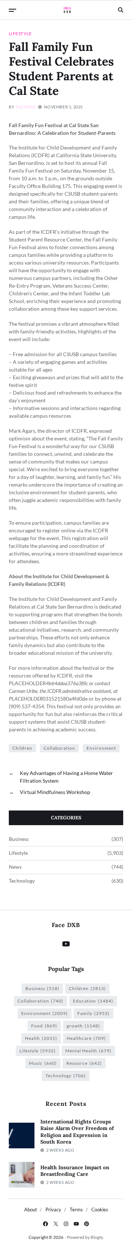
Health (41, 1038)
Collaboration (59, 748)
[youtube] (76, 1224)
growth (83, 1026)
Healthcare (86, 1038)
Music (43, 1063)
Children (22, 748)
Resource (84, 1063)
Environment (101, 748)
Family (93, 1013)
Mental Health (88, 1050)
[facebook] (45, 1224)
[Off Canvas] (12, 10)
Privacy (53, 1209)
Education (93, 1001)
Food (44, 1026)
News (15, 867)
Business (19, 839)
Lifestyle (20, 33)
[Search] (120, 9)
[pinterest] (86, 1224)
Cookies (99, 1209)
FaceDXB (25, 106)
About (30, 1209)
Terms (76, 1209)
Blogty (97, 1237)
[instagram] (66, 1224)
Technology (22, 881)
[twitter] (56, 1224)
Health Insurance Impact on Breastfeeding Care (74, 1171)
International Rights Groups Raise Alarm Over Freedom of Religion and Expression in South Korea (77, 1131)
